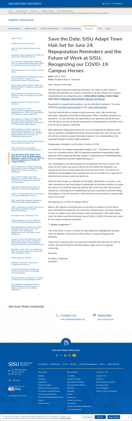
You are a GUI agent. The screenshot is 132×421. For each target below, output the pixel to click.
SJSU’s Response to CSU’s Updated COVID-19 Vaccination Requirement (26, 221)
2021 (20, 38)
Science (41, 400)
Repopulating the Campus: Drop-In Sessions (25, 103)
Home (10, 11)
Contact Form (101, 376)
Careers (70, 394)
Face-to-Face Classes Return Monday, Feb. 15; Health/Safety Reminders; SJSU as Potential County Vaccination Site (27, 63)
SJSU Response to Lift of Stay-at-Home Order (27, 71)
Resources (34, 11)
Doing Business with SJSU (105, 382)
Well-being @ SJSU (74, 409)
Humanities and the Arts (47, 394)
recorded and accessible (69, 107)
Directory (99, 379)
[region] (66, 417)
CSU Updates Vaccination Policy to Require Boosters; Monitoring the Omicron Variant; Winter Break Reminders (25, 287)
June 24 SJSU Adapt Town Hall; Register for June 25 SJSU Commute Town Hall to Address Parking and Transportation (26, 179)
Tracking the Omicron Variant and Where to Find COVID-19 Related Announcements (25, 271)
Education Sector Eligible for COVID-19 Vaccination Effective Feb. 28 (27, 56)
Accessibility (43, 364)
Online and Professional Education (50, 397)
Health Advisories (21, 11)
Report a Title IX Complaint (106, 391)
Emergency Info (102, 385)
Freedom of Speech (74, 400)
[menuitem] (14, 29)
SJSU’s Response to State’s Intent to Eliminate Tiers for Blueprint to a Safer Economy (27, 95)
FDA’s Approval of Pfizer (21, 258)
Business (41, 376)
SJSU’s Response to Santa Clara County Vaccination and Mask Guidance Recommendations (27, 209)
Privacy (102, 364)
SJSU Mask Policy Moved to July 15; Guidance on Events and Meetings (25, 188)
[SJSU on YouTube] (74, 355)
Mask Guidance (15, 28)
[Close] (129, 417)
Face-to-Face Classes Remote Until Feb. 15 (25, 49)
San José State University (25, 3)
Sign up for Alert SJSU (106, 319)
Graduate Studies (44, 385)
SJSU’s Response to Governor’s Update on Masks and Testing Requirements (27, 279)
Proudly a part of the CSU (17, 387)
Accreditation (55, 364)
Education (41, 379)
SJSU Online (16, 380)
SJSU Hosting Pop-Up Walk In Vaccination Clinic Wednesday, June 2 (26, 149)
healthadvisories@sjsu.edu (75, 319)
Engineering (42, 382)
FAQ (100, 28)
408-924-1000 (16, 374)
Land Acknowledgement (88, 364)
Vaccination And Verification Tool (24, 215)
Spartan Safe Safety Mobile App (79, 406)
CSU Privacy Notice (65, 418)
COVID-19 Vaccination (49, 28)
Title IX (65, 364)
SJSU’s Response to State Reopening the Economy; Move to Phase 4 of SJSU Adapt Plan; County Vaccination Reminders (27, 169)
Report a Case (30, 28)
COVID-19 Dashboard (72, 28)
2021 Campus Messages (65, 11)
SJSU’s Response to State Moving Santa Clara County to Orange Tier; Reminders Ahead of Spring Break (27, 79)
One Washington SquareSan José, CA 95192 (19, 371)
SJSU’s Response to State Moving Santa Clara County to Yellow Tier (27, 142)
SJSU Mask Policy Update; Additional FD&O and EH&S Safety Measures (26, 201)
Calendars (71, 391)
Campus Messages (47, 11)
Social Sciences (43, 403)
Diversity (73, 364)
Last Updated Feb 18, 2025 (18, 396)
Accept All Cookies (113, 417)
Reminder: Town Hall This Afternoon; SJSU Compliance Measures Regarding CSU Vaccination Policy (27, 251)
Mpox (108, 28)
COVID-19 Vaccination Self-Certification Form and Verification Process (27, 195)
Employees (71, 397)
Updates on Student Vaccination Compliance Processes (24, 263)
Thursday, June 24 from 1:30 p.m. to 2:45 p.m (83, 99)
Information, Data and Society (49, 391)
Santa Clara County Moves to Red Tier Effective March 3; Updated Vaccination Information (27, 87)
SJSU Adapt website (97, 107)
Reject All (100, 417)
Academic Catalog (74, 379)
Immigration (71, 403)
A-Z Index (70, 376)
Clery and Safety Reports (76, 385)
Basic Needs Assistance (75, 382)
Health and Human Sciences (48, 388)
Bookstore (71, 388)
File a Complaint (102, 388)
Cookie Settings (113, 364)
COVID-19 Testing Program (22, 43)
